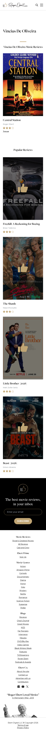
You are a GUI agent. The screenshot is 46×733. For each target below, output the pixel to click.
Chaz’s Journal (23, 621)
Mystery (23, 590)
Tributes (23, 638)
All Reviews (23, 544)
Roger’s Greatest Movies (23, 541)
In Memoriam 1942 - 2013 (23, 698)
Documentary (23, 577)
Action (23, 566)
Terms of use (23, 725)
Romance (23, 597)
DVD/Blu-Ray (23, 641)
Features (23, 652)
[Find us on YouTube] (23, 687)
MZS (23, 627)
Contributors (23, 682)
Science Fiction (23, 601)
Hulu (23, 587)
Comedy (23, 573)
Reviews (23, 617)
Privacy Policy (23, 728)
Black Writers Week (23, 648)
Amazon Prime (23, 570)
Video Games (23, 645)
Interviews (23, 634)
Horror (23, 584)
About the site (23, 671)
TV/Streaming (23, 655)
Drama (23, 580)
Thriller (23, 608)
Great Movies (23, 624)
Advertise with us (23, 678)
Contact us (23, 675)
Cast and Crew (23, 548)
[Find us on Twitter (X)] (27, 687)
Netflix (23, 594)
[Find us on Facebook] (19, 687)
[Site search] (37, 5)
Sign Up (23, 557)
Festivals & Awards (23, 662)
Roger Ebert (23, 659)
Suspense (23, 604)
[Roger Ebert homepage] (15, 5)
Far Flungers (23, 631)
